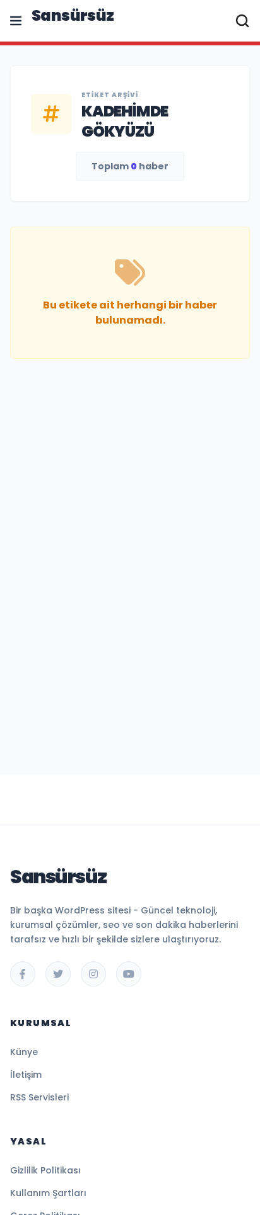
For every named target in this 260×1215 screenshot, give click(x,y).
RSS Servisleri (39, 1097)
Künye (24, 1052)
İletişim (26, 1074)
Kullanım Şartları (48, 1193)
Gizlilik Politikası (45, 1170)
